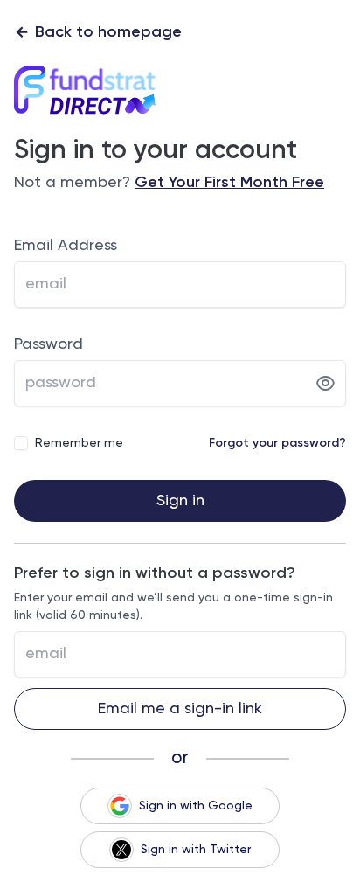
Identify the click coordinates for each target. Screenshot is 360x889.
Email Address (65, 246)
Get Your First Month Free (229, 183)
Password (48, 344)
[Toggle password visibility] (325, 384)
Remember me (79, 443)
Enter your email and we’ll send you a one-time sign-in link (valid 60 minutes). (173, 607)
